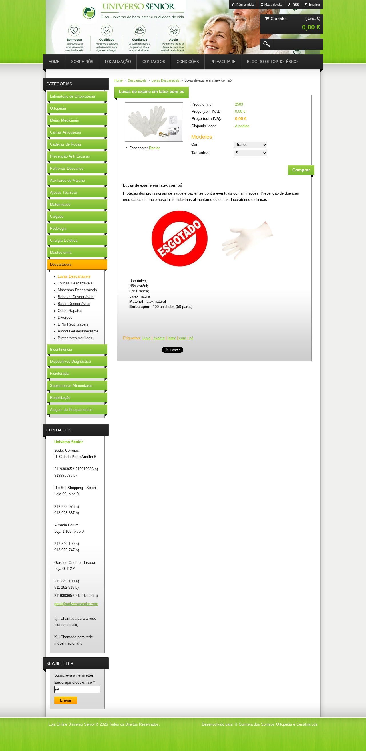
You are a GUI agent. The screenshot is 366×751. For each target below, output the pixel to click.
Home (118, 80)
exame (159, 338)
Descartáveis (137, 80)
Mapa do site (273, 4)
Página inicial (245, 4)
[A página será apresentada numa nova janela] (154, 142)
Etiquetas (131, 338)
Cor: (195, 144)
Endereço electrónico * (74, 682)
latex (172, 338)
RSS (296, 4)
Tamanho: (200, 152)
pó (191, 338)
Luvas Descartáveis (166, 80)
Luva (146, 338)
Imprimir (314, 4)
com (182, 338)
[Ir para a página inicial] (60, 17)
